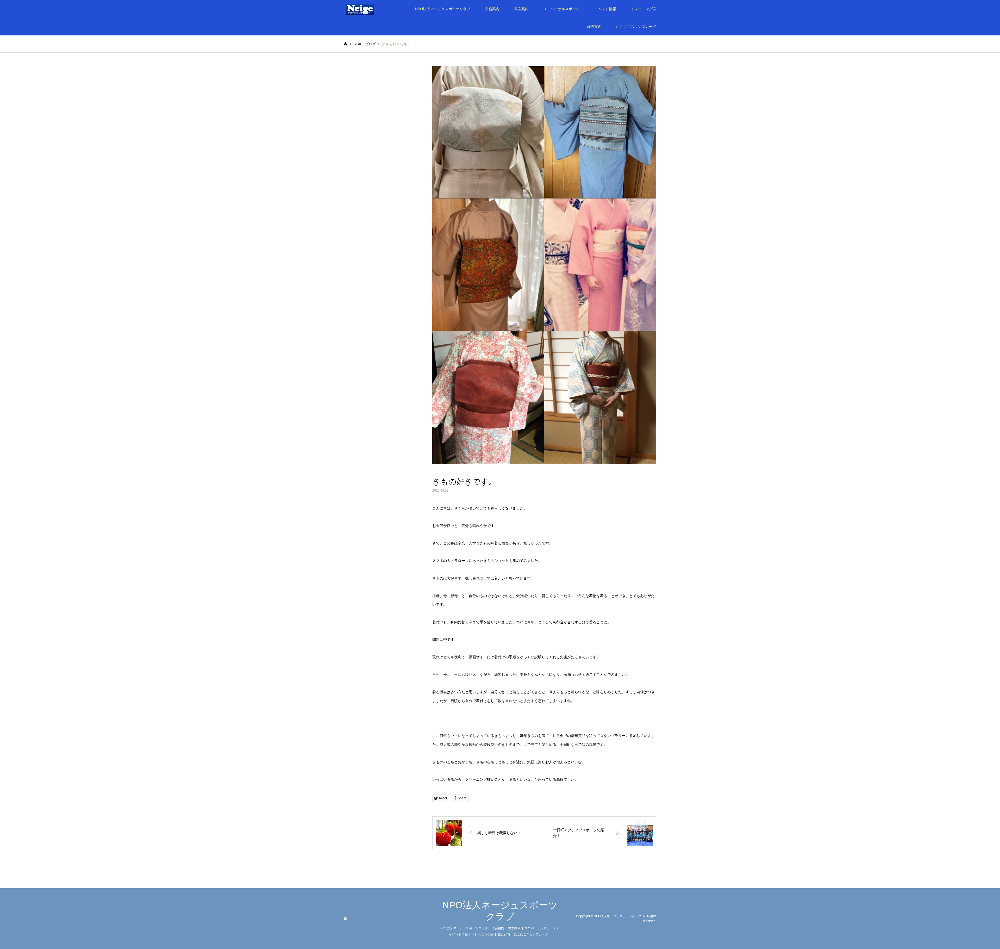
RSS (345, 918)
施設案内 (594, 26)
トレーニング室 (643, 9)
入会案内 (492, 9)
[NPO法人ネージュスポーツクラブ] (367, 9)
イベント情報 (605, 9)
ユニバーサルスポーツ (561, 9)
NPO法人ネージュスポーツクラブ (442, 9)
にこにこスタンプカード (636, 26)
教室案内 (521, 9)
